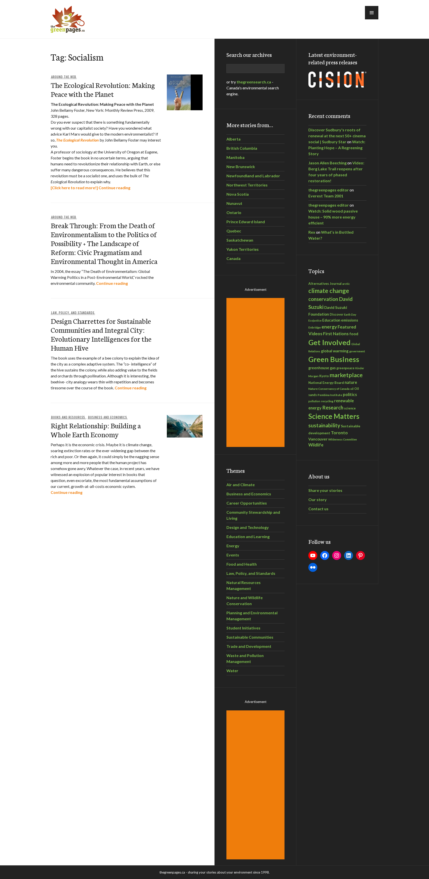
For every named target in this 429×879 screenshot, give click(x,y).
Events (232, 554)
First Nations (336, 333)
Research (332, 407)
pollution (314, 401)
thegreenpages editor (328, 189)
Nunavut (234, 203)
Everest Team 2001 (325, 195)
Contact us (318, 508)
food (353, 333)
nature (351, 382)
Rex (311, 232)
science (350, 408)
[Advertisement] (256, 372)
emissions (349, 320)
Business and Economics (107, 417)
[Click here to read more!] (74, 187)
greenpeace (345, 368)
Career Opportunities (246, 503)
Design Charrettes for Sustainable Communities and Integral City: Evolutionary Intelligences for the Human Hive (101, 334)
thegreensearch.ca (254, 81)
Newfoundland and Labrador (253, 175)
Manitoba (235, 157)
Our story (317, 499)
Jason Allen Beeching (327, 162)
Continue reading (114, 187)
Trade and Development (248, 646)
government (357, 351)
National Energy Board (326, 383)
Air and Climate (240, 484)
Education (331, 320)
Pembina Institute (330, 395)
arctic (346, 283)
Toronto (339, 432)
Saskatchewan (239, 240)
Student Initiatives (243, 627)
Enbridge (314, 327)
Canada (233, 258)
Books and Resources (68, 417)
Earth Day (350, 314)
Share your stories (325, 490)
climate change (328, 290)
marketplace (346, 374)
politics (350, 394)
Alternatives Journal (325, 284)
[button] (371, 12)
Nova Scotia (237, 194)
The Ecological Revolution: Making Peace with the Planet (103, 89)
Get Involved (329, 342)
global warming (335, 351)
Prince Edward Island (245, 221)
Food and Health (241, 564)
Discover (336, 314)
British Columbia (241, 148)
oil (352, 388)
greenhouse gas (322, 368)
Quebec (233, 230)
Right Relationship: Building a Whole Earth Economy (96, 429)
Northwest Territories (247, 185)
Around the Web (63, 76)
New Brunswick (240, 166)
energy (329, 327)
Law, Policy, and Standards (73, 312)
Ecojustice (315, 320)
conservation (323, 299)
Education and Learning (248, 536)
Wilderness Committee (342, 439)
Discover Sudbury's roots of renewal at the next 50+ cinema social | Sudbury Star (337, 135)
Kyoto (324, 376)
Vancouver (317, 439)
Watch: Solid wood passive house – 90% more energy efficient (333, 217)
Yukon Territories (242, 249)
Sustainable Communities (249, 637)
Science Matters (333, 416)
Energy (232, 545)
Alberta (233, 139)
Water (232, 670)
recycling (327, 401)
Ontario (233, 212)
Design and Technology (247, 527)
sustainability (324, 425)
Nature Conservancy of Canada (329, 388)
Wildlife (315, 444)
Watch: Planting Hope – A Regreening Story (336, 147)
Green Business (333, 359)
